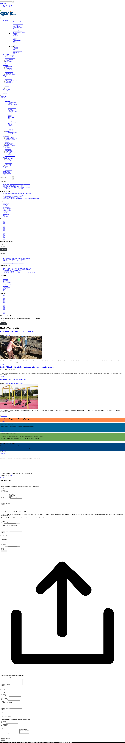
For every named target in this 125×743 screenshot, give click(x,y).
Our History (7, 77)
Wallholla (15, 41)
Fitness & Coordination (18, 24)
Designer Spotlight (6, 207)
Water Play (15, 42)
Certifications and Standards (11, 80)
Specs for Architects (7, 92)
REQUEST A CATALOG (8, 5)
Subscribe (3, 249)
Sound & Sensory (16, 35)
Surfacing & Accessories (10, 63)
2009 (4, 239)
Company (3, 490)
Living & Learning (6, 209)
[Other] (12, 497)
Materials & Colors (9, 73)
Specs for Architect (9, 69)
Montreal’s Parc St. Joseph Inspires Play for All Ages (13, 188)
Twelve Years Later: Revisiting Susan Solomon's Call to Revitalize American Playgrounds (21, 198)
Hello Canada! (8, 168)
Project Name (4, 698)
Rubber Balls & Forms (17, 31)
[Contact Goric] (3, 416)
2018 (4, 228)
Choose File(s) (20, 675)
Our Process (5, 65)
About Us (5, 75)
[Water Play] (12, 496)
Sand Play (15, 33)
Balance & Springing (17, 21)
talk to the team (3, 421)
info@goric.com (3, 96)
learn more (2, 364)
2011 (4, 236)
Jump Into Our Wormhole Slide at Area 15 (11, 197)
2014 (4, 233)
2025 (4, 221)
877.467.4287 (3, 97)
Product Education (6, 212)
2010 (4, 237)
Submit (3, 504)
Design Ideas (5, 205)
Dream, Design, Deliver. (10, 70)
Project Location (5, 697)
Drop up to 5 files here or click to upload (9, 675)
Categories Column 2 (9, 113)
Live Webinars (8, 67)
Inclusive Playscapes (9, 55)
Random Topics (6, 214)
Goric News (5, 84)
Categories (7, 101)
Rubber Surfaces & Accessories (19, 32)
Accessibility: (13, 49)
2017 (4, 229)
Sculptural (15, 34)
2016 (4, 230)
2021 (4, 225)
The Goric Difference (9, 76)
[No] (71, 742)
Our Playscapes (6, 54)
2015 (4, 232)
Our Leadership (8, 79)
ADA (14, 53)
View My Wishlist (6, 89)
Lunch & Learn (8, 66)
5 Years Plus (15, 48)
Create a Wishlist (8, 68)
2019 (4, 227)
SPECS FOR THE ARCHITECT (10, 7)
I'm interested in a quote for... (7, 702)
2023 (4, 223)
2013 (4, 234)
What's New (5, 216)
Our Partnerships (8, 81)
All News (7, 86)
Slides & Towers (8, 62)
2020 (4, 226)
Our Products (5, 20)
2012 (4, 235)
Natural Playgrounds (7, 210)
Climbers (15, 22)
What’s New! (10, 125)
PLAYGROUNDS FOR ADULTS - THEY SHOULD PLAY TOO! (17, 193)
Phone (2, 493)
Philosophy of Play (9, 82)
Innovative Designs (7, 208)
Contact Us (5, 93)
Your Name (4, 488)
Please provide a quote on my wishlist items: (10, 733)
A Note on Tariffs (8, 170)
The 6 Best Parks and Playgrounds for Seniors (12, 196)
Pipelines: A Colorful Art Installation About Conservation (14, 185)
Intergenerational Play (17, 51)
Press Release (5, 204)
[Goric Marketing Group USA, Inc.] (8, 16)
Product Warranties (9, 72)
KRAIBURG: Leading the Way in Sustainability (13, 186)
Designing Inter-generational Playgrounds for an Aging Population (16, 184)
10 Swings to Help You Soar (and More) (13, 379)
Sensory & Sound (8, 61)
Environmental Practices (10, 74)
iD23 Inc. (13, 475)
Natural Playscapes (9, 59)
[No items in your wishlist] (24, 730)
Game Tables (15, 25)
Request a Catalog (6, 90)
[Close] (0, 95)
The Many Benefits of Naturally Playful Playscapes (17, 331)
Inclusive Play (16, 52)
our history (2, 431)
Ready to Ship (16, 29)
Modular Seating (16, 26)
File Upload (3, 549)
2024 (4, 222)
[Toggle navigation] (0, 17)
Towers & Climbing (17, 40)
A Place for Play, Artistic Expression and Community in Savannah (16, 187)
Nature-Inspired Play (17, 27)
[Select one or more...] (24, 729)
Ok (63, 742)
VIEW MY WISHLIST (7, 6)
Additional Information (6, 684)
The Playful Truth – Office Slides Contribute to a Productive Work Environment (27, 367)
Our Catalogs (8, 83)
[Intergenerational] (12, 495)
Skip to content (3, 3)
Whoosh (14, 45)
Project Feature (6, 203)
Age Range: (12, 46)
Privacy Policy (3, 477)
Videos (4, 215)
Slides (14, 37)
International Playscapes (10, 58)
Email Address (4, 491)
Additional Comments (5, 503)
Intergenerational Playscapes (11, 56)
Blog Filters (3, 253)
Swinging (15, 39)
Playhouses (15, 28)
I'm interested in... (5, 497)
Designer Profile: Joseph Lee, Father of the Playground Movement (16, 195)
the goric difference (4, 440)
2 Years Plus (15, 47)
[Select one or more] (12, 494)
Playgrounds (5, 211)
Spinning (15, 38)
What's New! (15, 44)
